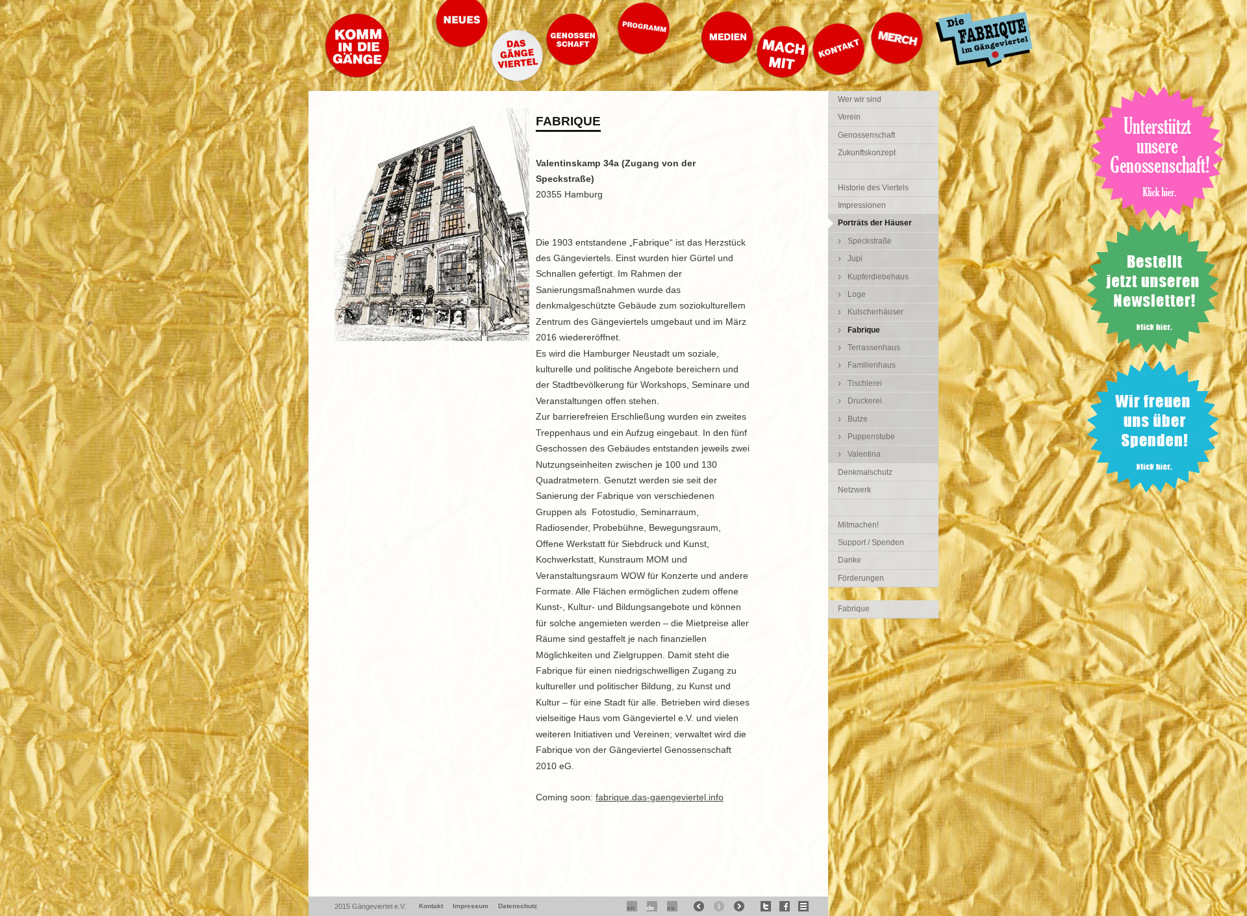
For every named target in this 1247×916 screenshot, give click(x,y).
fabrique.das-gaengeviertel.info (660, 797)
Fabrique (854, 608)
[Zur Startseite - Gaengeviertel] (357, 74)
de (651, 907)
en (631, 907)
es (671, 907)
